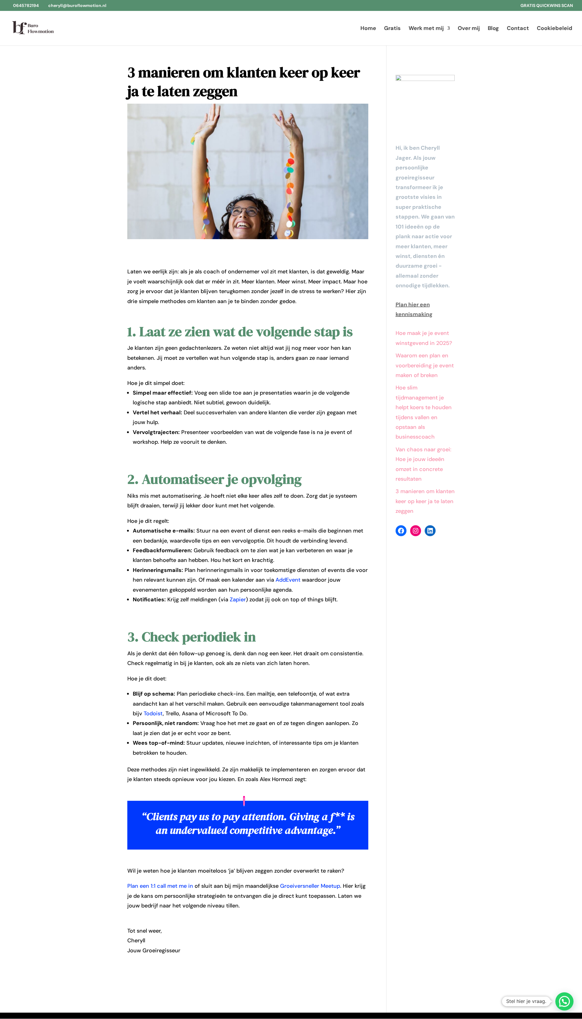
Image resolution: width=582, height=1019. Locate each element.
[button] (564, 1001)
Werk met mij (426, 29)
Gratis (392, 29)
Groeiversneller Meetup (310, 886)
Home (368, 29)
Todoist (153, 713)
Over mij (469, 29)
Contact (518, 29)
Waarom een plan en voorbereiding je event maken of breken (425, 365)
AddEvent (288, 579)
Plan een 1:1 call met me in (160, 886)
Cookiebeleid (554, 29)
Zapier (238, 599)
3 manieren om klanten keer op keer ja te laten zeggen (425, 501)
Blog (493, 29)
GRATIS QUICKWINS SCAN (546, 5)
